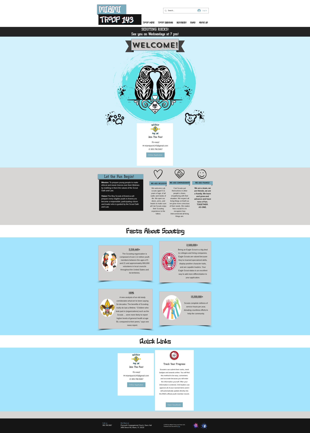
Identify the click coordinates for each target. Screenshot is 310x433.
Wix (179, 426)
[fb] (204, 426)
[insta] (195, 426)
